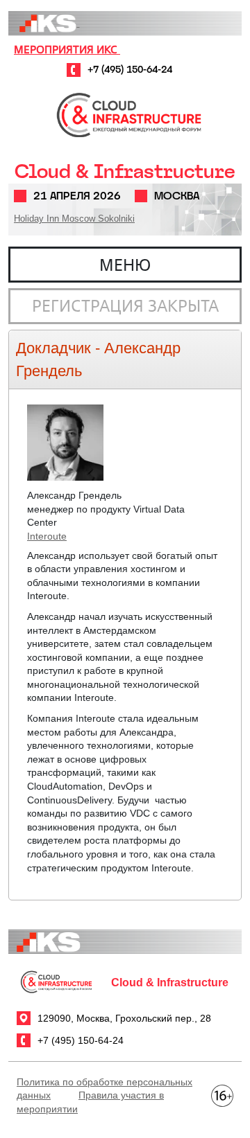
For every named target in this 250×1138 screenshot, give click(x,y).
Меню (125, 265)
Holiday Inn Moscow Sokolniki (74, 218)
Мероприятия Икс (67, 49)
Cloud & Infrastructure (125, 171)
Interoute (47, 536)
